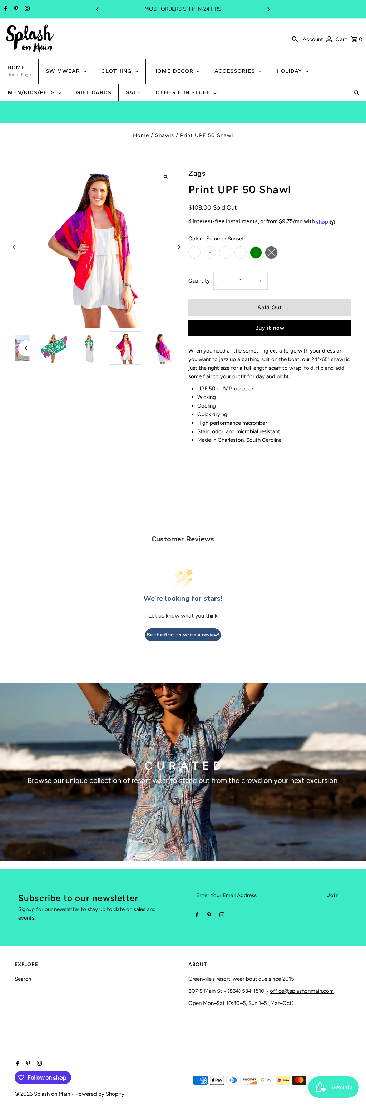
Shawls (164, 135)
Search (23, 979)
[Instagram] (26, 9)
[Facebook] (5, 9)
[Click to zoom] (166, 177)
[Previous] (97, 9)
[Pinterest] (15, 9)
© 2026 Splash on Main (43, 1094)
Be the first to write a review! (183, 634)
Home (141, 135)
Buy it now (270, 328)
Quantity (199, 281)
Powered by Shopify (99, 1094)
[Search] (295, 38)
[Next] (268, 9)
